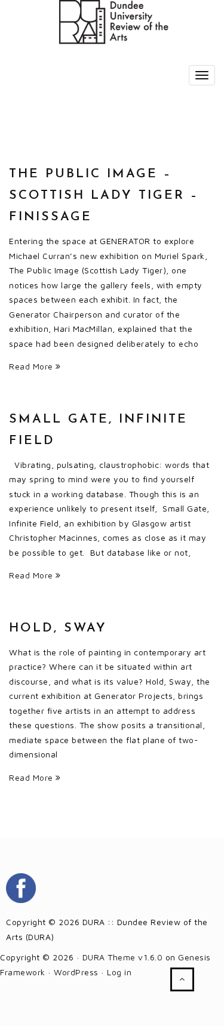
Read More (32, 366)
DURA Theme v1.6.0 (122, 957)
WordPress (76, 972)
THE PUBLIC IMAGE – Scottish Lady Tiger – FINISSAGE (103, 195)
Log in (119, 972)
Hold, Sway (58, 628)
